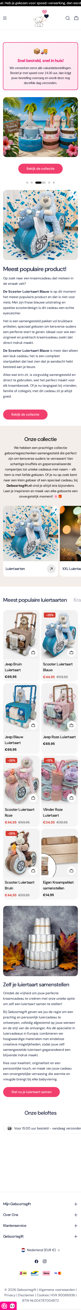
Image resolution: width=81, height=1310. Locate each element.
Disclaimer (26, 1295)
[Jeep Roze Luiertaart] (59, 707)
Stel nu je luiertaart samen (31, 1092)
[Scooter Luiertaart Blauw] (59, 634)
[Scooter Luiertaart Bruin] (21, 852)
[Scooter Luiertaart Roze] (21, 779)
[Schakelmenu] (5, 18)
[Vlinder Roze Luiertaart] (59, 779)
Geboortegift (26, 1290)
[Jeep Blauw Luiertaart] (21, 707)
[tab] (35, 600)
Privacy (10, 1295)
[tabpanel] (40, 755)
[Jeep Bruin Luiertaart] (21, 634)
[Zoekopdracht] (68, 18)
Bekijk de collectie (40, 168)
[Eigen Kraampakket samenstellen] (59, 852)
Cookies (43, 1295)
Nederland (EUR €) (41, 1250)
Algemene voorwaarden (57, 1290)
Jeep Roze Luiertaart (59, 736)
